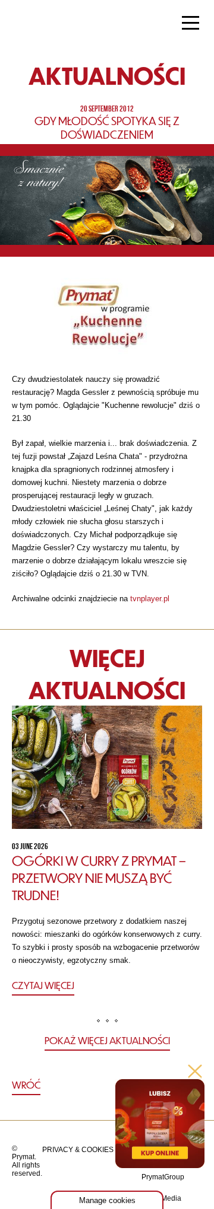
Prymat (49, 24)
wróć (26, 1085)
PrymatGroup (162, 1177)
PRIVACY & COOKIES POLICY (91, 1150)
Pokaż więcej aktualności (107, 1040)
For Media (165, 1198)
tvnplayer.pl (148, 598)
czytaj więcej (43, 985)
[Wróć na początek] (107, 1085)
